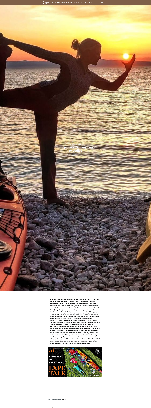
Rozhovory (69, 2)
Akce (92, 2)
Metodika (87, 2)
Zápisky (63, 2)
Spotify (64, 399)
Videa (75, 2)
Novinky (57, 2)
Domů (52, 2)
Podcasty (80, 2)
